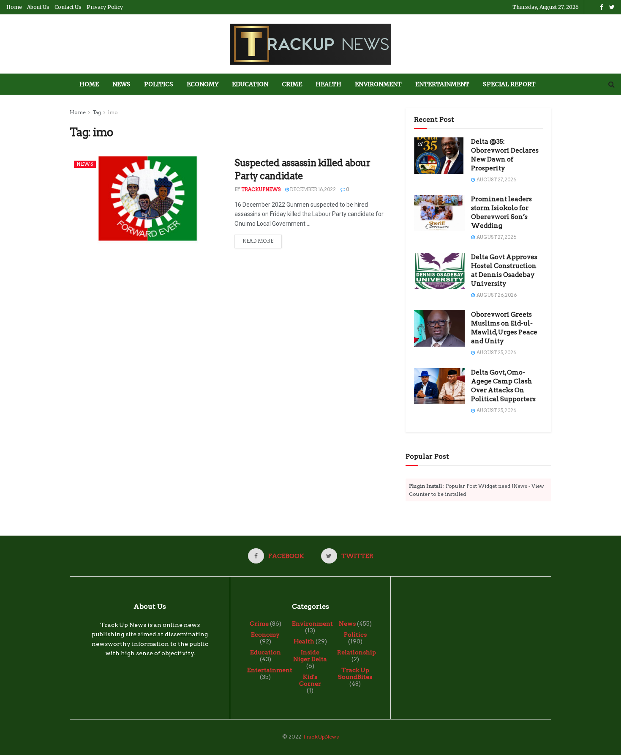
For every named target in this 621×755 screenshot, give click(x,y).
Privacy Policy (105, 7)
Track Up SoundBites (355, 673)
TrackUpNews (261, 189)
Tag (97, 112)
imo (113, 112)
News (121, 84)
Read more (258, 241)
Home (14, 7)
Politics (158, 84)
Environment (378, 84)
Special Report (509, 84)
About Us (38, 7)
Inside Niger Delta (310, 655)
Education (250, 84)
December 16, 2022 (312, 189)
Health (328, 84)
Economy (202, 84)
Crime (292, 84)
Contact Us (68, 7)
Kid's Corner (310, 680)
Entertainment (442, 84)
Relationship (356, 652)
